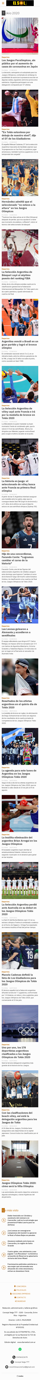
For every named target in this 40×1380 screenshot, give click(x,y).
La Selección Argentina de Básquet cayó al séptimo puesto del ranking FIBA (17, 275)
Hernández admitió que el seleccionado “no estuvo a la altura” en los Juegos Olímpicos (18, 206)
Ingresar (21, 1301)
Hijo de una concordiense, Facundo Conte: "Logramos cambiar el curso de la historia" (18, 558)
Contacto (21, 1297)
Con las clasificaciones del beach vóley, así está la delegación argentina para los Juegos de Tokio (19, 1117)
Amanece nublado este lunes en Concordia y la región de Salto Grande (21, 1243)
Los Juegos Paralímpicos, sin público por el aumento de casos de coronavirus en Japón (20, 63)
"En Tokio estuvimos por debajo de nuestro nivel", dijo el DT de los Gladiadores (19, 135)
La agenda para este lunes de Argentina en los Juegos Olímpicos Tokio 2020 (19, 774)
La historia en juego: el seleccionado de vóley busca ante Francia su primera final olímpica (19, 486)
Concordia (21, 1286)
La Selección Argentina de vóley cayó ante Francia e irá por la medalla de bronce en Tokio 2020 (18, 413)
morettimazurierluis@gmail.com (22, 1367)
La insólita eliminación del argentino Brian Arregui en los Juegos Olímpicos (19, 841)
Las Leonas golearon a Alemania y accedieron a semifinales (16, 632)
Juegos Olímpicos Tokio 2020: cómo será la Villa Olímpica (19, 1184)
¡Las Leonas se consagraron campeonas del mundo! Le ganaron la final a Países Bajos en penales (22, 1232)
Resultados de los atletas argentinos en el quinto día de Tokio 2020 (19, 704)
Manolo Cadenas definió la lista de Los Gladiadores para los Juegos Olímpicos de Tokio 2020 (19, 979)
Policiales (21, 1290)
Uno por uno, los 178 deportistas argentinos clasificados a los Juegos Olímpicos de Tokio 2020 (16, 1052)
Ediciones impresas (21, 1294)
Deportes (5, 57)
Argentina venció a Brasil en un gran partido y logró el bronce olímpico (20, 344)
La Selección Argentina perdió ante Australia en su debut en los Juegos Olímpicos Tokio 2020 (19, 909)
